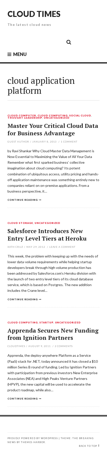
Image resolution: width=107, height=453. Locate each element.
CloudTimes (16, 346)
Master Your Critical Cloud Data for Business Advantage (52, 129)
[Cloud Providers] (35, 42)
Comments (64, 346)
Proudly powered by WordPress (32, 438)
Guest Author (18, 141)
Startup (46, 322)
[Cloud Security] (46, 42)
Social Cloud (80, 115)
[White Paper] (57, 42)
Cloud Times (33, 14)
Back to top (88, 446)
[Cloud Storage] (13, 42)
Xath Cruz (15, 246)
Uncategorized (57, 118)
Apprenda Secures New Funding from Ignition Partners (53, 334)
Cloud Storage (20, 223)
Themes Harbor (33, 442)
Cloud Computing (53, 115)
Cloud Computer (21, 115)
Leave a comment (62, 246)
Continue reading (22, 199)
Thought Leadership (24, 118)
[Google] (24, 42)
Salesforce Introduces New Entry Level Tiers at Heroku (47, 234)
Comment (69, 141)
